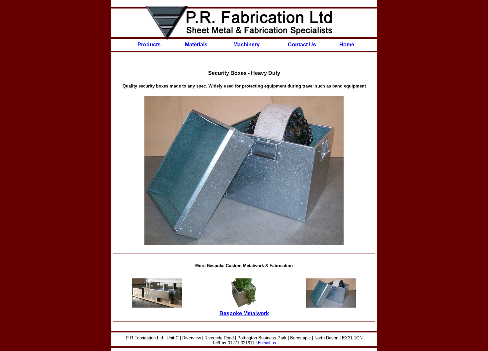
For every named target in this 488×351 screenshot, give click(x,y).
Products (149, 44)
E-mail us (267, 342)
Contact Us (302, 44)
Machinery (246, 44)
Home (346, 44)
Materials (196, 44)
